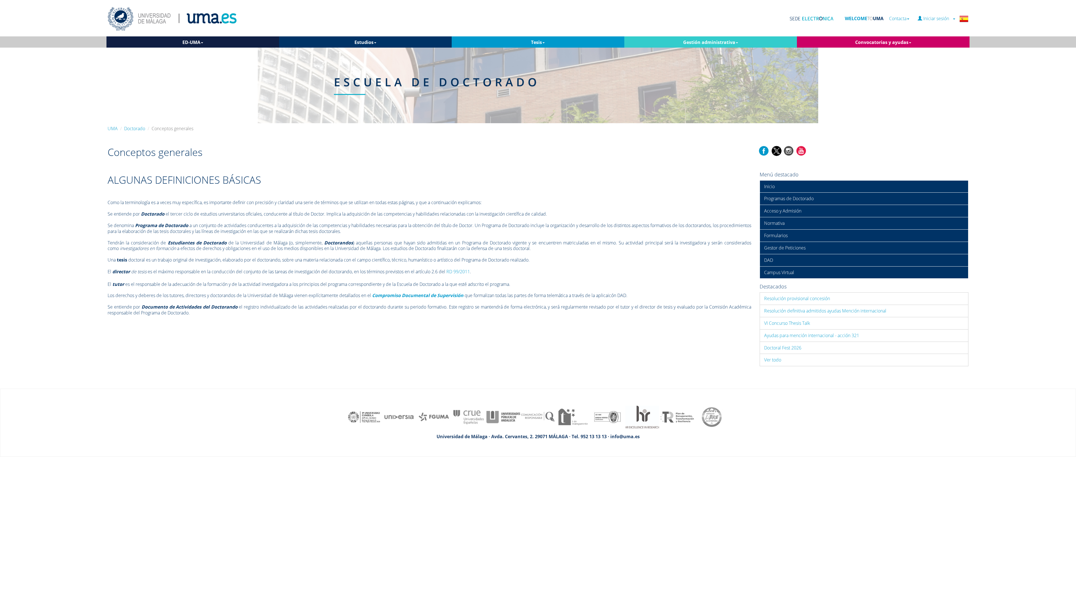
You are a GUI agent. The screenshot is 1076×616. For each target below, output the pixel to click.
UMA (113, 128)
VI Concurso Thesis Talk (787, 323)
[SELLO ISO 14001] (607, 417)
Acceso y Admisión (782, 211)
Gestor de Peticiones (785, 248)
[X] (776, 150)
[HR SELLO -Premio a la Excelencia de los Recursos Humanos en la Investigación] (642, 417)
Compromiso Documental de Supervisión (417, 295)
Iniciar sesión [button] (937, 19)
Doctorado (134, 128)
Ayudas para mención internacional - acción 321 (811, 335)
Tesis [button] (536, 42)
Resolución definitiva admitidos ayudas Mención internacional (825, 311)
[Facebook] (763, 150)
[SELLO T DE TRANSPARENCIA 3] (573, 417)
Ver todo (772, 360)
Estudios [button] (364, 42)
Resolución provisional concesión (797, 298)
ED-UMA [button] (191, 42)
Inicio (769, 186)
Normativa (774, 223)
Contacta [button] (897, 19)
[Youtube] (801, 150)
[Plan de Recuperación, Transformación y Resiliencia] (677, 417)
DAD (768, 260)
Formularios (776, 235)
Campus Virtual (779, 272)
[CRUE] (468, 417)
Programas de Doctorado (789, 198)
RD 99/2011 (458, 272)
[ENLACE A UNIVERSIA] (399, 417)
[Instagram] (788, 150)
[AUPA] (503, 417)
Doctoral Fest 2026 (782, 348)
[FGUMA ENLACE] (434, 417)
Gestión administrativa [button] (709, 42)
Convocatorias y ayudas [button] (881, 42)
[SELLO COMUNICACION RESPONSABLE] (538, 417)
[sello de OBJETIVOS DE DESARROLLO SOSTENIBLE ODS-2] (364, 417)
